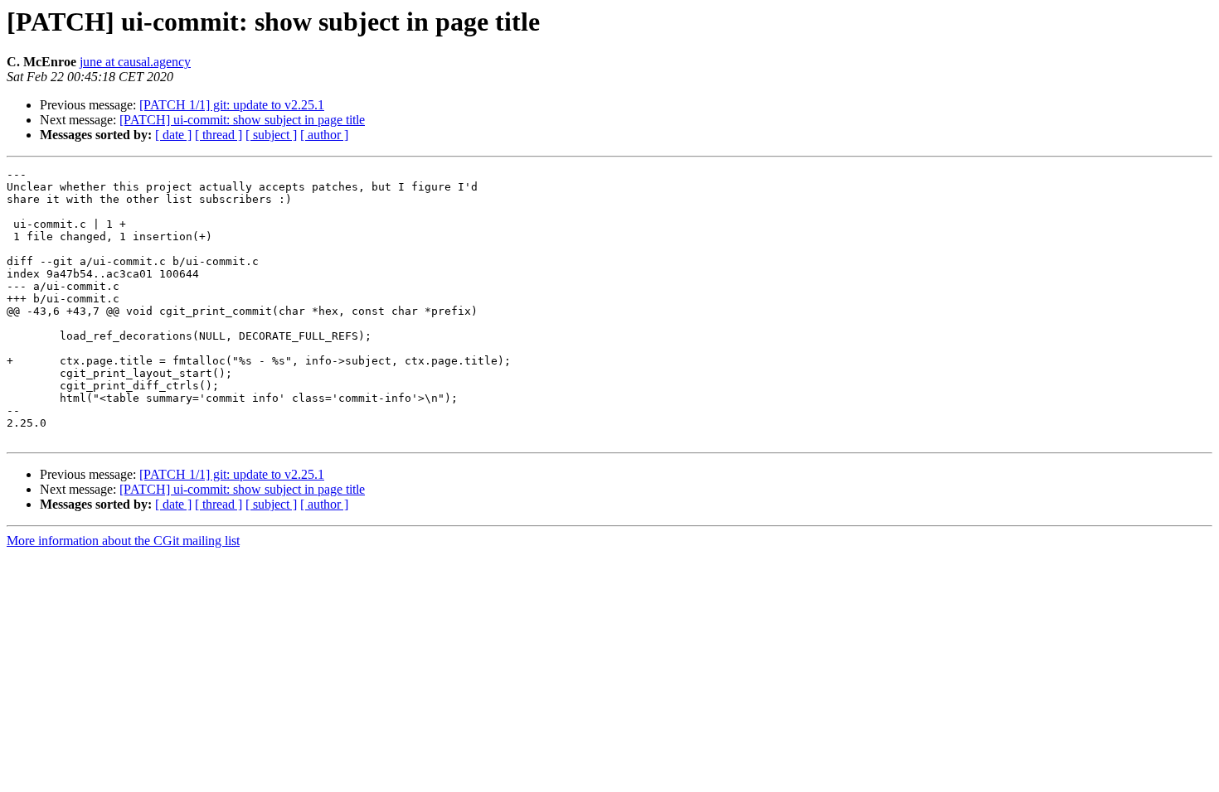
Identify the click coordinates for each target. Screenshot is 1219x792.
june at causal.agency (135, 62)
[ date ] (173, 135)
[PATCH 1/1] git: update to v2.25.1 (231, 105)
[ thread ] (218, 135)
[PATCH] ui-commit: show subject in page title (242, 120)
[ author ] (324, 135)
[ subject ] (271, 135)
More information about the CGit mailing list (123, 541)
